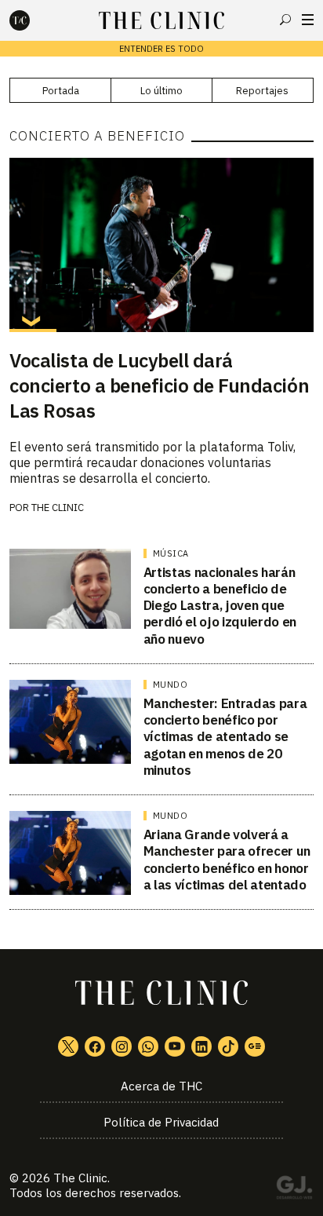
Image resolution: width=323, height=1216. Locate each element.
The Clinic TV (175, 1046)
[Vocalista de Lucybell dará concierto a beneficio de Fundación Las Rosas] (161, 245)
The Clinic (57, 507)
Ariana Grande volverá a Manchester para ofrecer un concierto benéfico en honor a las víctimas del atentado (226, 859)
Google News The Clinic (255, 1046)
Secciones (308, 19)
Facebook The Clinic (95, 1046)
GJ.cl (294, 1190)
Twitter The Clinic (68, 1046)
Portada (60, 90)
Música (171, 553)
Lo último (161, 90)
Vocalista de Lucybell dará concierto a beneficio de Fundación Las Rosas (159, 385)
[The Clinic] (32, 20)
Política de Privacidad (161, 1122)
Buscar (285, 19)
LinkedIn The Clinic (201, 1046)
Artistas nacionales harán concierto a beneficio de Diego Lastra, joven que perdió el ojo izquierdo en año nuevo (219, 606)
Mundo (170, 684)
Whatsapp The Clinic (148, 1046)
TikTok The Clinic (228, 1046)
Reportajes (262, 90)
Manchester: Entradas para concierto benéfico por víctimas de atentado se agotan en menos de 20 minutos (225, 737)
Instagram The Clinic (121, 1046)
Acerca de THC (161, 1086)
